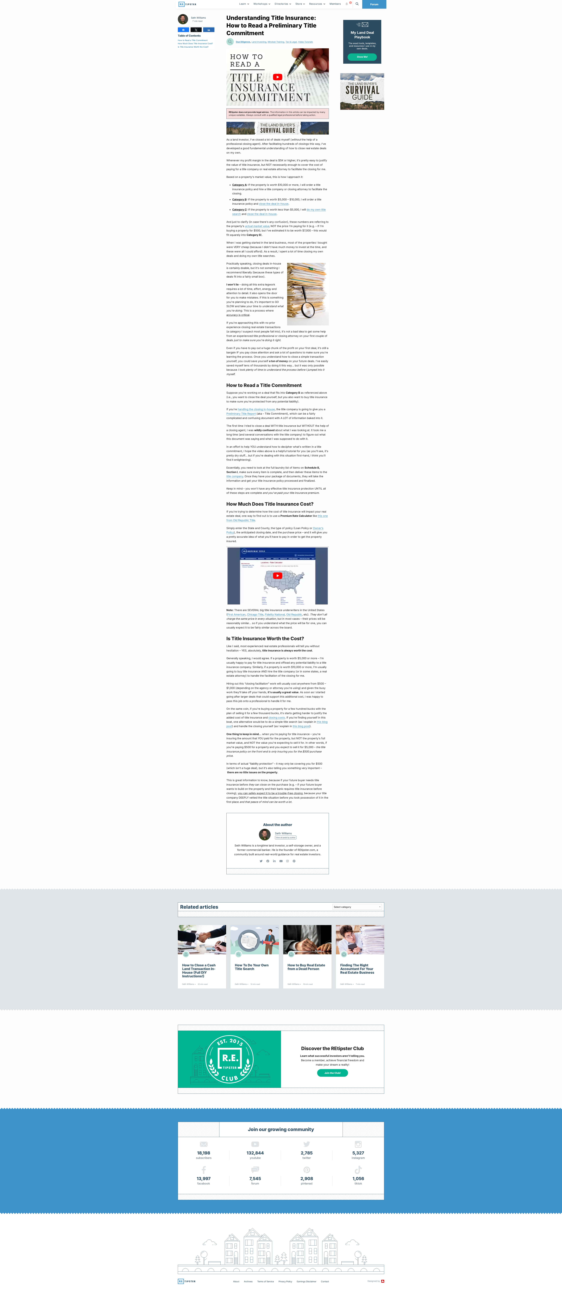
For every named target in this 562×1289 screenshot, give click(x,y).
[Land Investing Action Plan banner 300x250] (362, 91)
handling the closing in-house (256, 409)
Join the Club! (332, 1072)
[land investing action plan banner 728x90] (277, 128)
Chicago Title (255, 614)
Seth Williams (198, 17)
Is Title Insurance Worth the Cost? (193, 47)
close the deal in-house (273, 203)
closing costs (276, 717)
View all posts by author (285, 837)
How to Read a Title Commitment (193, 40)
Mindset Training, (276, 42)
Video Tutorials (305, 42)
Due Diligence (243, 42)
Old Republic (294, 614)
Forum (374, 4)
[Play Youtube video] (277, 77)
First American (236, 614)
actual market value (257, 226)
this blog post (301, 726)
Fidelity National (275, 614)
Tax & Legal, (291, 42)
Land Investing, (259, 42)
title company (234, 476)
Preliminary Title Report (241, 413)
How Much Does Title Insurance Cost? (195, 43)
